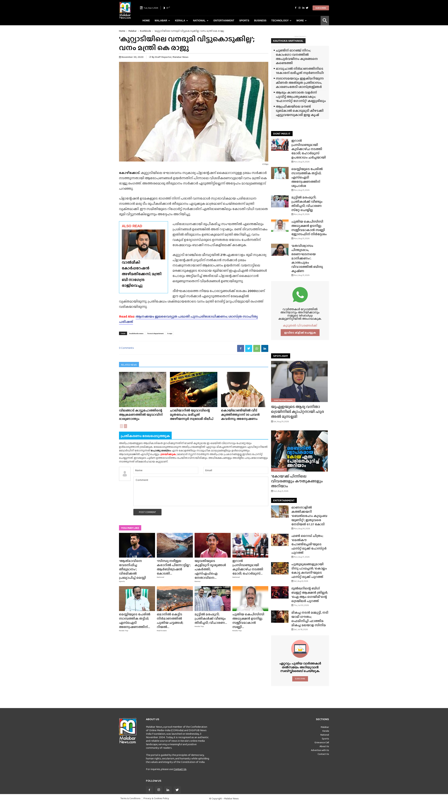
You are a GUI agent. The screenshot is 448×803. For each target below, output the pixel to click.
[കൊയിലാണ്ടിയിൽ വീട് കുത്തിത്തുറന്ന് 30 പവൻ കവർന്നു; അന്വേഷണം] (244, 389)
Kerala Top (123, 631)
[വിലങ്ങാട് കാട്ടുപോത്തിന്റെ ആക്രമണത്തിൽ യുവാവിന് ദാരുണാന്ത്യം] (142, 389)
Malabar (161, 20)
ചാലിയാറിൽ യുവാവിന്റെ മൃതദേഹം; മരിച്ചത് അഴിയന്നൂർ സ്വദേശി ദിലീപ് (191, 414)
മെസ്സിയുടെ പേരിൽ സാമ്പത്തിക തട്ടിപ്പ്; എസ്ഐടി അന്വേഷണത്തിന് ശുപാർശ (307, 177)
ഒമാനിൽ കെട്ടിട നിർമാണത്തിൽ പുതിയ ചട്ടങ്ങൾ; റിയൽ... (170, 620)
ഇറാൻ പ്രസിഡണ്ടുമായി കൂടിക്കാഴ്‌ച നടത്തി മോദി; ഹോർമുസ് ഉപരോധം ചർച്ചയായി (308, 149)
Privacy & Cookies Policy (156, 798)
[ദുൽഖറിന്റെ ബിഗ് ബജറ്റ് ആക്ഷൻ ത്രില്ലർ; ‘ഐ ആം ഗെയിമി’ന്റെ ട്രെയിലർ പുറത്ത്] (280, 592)
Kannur (198, 581)
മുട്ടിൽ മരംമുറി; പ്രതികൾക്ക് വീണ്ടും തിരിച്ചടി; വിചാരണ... (211, 618)
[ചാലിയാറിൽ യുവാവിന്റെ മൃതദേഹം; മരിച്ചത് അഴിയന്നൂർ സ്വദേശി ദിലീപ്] (193, 389)
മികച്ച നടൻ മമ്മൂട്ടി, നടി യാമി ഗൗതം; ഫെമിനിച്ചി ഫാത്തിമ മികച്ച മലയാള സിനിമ (309, 618)
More (300, 20)
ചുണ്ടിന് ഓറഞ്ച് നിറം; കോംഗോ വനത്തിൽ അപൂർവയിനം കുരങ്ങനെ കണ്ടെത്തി (297, 56)
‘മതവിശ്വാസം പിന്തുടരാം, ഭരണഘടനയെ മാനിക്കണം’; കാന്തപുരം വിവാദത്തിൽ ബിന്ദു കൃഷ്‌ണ (307, 258)
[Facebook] (296, 8)
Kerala (180, 20)
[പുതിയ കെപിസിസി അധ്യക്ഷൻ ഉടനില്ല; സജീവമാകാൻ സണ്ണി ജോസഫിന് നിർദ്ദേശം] (250, 598)
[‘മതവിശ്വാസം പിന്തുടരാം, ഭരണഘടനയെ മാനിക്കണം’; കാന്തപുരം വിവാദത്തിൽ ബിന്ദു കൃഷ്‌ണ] (280, 250)
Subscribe (320, 7)
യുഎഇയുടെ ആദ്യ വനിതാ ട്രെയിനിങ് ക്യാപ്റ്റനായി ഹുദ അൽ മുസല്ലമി (297, 411)
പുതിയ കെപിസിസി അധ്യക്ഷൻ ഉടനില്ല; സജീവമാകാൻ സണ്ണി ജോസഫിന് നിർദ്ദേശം (309, 227)
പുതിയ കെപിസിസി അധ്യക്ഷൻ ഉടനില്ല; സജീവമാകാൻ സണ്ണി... (248, 620)
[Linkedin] (303, 8)
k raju (169, 333)
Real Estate (162, 631)
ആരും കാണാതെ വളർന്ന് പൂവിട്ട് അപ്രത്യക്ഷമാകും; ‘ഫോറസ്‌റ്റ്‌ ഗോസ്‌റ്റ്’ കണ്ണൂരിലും (301, 96)
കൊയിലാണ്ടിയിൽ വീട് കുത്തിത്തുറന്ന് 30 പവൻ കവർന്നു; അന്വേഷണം (240, 414)
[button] (325, 20)
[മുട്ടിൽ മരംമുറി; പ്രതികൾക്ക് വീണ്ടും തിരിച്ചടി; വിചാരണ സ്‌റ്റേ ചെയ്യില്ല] (213, 598)
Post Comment (147, 512)
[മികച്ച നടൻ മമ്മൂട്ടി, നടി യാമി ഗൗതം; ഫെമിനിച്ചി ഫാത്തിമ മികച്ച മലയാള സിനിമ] (280, 616)
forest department (155, 333)
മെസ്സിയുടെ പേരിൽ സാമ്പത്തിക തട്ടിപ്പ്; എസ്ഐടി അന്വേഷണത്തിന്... (134, 620)
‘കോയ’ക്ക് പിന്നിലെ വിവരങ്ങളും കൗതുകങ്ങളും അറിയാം (297, 481)
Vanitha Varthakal (283, 400)
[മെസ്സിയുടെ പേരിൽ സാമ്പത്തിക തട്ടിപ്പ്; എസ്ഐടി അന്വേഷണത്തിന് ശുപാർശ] (137, 598)
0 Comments (126, 348)
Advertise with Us (320, 750)
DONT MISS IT (281, 133)
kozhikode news (136, 333)
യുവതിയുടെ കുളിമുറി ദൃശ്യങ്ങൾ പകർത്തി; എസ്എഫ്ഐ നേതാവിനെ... (210, 569)
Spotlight (279, 469)
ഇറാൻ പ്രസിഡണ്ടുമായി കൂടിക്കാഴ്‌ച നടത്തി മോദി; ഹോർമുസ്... (247, 567)
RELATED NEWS (129, 364)
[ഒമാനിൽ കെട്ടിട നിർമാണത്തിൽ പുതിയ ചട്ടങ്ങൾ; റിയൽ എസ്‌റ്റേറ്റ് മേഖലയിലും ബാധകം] (175, 598)
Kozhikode (145, 31)
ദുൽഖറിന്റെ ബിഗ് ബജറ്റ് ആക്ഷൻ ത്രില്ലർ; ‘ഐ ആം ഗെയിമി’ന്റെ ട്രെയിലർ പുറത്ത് (309, 594)
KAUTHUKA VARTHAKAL (288, 41)
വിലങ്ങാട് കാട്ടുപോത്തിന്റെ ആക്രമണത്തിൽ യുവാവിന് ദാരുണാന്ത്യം (141, 414)
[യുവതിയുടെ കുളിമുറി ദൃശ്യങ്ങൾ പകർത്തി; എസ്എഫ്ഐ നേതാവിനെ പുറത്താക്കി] (213, 545)
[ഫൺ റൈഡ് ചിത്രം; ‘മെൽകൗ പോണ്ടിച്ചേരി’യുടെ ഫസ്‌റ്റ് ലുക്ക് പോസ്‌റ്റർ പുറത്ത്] (280, 540)
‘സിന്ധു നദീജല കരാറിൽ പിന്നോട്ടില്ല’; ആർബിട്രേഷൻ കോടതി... (174, 567)
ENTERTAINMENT (284, 500)
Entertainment (224, 20)
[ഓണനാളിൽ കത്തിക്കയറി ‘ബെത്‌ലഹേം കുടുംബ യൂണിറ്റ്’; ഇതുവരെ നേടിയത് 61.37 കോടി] (280, 511)
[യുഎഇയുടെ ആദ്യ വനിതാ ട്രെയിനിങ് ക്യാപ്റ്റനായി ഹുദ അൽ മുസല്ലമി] (300, 381)
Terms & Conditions (130, 798)
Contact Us (180, 769)
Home (146, 20)
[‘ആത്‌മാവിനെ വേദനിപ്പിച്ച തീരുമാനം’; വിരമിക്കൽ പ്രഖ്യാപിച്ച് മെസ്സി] (137, 545)
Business (260, 20)
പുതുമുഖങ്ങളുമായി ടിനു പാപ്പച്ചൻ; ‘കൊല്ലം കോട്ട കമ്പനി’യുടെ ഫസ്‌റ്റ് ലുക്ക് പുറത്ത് (309, 570)
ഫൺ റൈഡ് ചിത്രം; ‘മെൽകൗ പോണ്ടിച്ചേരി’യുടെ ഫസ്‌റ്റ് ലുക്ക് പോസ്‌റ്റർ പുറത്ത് (309, 544)
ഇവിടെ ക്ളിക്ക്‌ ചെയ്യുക (300, 333)
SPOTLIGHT (280, 356)
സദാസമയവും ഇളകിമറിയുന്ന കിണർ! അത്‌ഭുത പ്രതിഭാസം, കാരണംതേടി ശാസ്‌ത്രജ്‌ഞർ (300, 82)
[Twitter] (307, 8)
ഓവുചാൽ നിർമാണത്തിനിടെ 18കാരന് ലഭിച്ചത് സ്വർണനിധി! (300, 70)
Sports (244, 20)
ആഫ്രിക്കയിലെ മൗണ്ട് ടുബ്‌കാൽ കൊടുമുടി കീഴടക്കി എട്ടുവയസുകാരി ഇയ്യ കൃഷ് (300, 110)
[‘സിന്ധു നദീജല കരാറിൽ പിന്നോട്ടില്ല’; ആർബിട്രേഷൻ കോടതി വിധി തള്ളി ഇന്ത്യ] (175, 545)
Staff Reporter (163, 57)
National (199, 20)
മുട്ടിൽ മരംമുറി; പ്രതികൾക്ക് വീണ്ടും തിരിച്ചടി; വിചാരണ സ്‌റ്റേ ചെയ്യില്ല (307, 203)
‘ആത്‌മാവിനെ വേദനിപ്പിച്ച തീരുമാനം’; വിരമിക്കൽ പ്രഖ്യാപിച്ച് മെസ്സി (132, 569)
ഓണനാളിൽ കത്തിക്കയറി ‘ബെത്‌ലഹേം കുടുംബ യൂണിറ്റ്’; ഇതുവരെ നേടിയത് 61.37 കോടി (309, 516)
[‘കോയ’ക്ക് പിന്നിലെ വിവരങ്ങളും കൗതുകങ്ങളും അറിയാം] (300, 451)
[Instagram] (299, 8)
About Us (324, 746)
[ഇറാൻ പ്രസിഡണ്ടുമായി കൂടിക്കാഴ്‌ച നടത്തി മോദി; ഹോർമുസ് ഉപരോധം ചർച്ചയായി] (250, 545)
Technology (280, 20)
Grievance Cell (321, 742)
